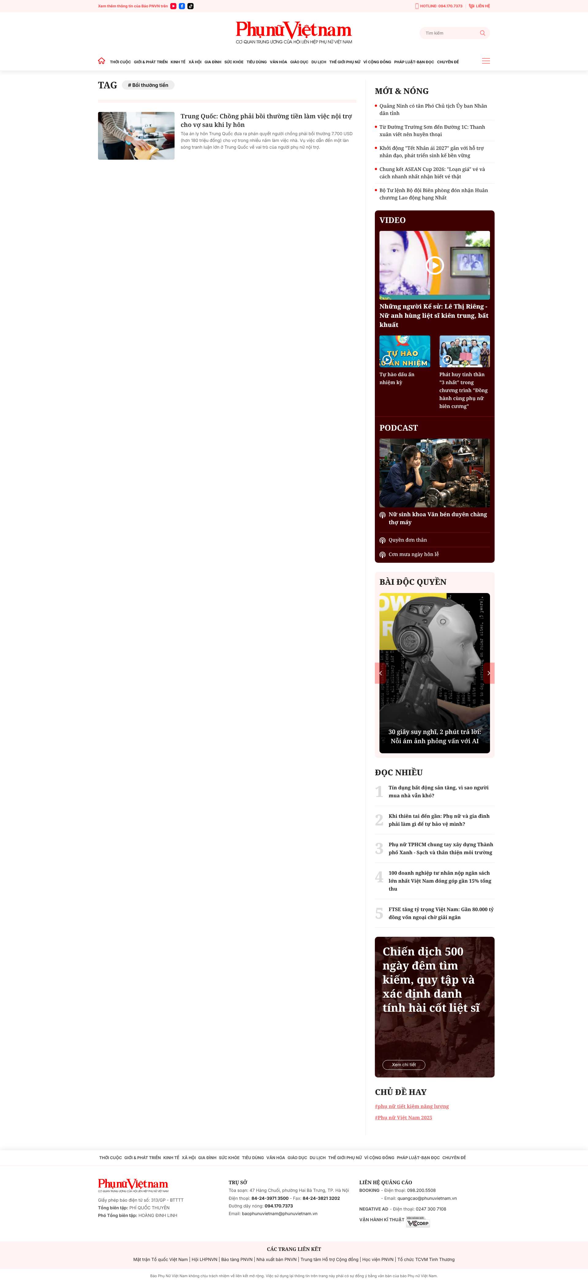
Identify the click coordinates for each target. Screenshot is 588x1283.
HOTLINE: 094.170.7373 (441, 6)
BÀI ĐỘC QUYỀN (413, 582)
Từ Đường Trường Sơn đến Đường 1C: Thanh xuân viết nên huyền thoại (432, 131)
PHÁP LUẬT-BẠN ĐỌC (414, 62)
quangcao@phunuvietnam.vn (427, 1198)
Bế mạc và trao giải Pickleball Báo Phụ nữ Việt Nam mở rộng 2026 (435, 731)
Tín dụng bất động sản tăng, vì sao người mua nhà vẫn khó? (438, 791)
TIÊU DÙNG (257, 62)
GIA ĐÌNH (213, 62)
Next (489, 673)
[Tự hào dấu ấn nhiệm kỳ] (404, 351)
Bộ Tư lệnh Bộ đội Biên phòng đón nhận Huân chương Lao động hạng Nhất (433, 194)
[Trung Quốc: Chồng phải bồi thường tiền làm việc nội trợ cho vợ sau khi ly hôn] (136, 136)
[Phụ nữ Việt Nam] (294, 32)
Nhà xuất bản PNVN (276, 1259)
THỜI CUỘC (120, 62)
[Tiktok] (190, 6)
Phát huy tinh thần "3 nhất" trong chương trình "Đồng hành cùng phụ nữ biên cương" (463, 390)
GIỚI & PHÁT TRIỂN (151, 62)
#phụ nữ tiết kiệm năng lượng (412, 1106)
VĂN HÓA (278, 62)
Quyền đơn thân (408, 539)
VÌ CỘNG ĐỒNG (377, 62)
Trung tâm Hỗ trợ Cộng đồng (329, 1259)
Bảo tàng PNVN (236, 1259)
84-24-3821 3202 (321, 1198)
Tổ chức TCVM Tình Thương (426, 1259)
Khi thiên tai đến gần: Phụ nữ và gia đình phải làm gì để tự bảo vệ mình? (439, 820)
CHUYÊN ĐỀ (448, 62)
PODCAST (398, 427)
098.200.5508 (421, 1190)
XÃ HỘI (195, 62)
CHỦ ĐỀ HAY (401, 1092)
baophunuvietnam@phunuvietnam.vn (280, 1213)
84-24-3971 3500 (269, 1198)
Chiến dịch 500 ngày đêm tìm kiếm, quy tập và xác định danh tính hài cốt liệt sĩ (431, 979)
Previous (380, 673)
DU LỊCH (318, 62)
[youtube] (173, 6)
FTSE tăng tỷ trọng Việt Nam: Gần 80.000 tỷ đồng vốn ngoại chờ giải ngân (441, 913)
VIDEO (392, 220)
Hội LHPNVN (204, 1259)
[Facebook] (182, 6)
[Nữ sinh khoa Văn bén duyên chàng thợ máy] (434, 473)
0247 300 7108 (431, 1209)
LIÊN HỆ (483, 6)
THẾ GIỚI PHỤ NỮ (344, 62)
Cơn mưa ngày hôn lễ (414, 554)
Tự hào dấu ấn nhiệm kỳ (396, 378)
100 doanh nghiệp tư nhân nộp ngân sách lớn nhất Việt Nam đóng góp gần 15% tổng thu (440, 881)
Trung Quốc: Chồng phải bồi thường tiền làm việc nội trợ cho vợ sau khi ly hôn (266, 120)
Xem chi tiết (404, 1064)
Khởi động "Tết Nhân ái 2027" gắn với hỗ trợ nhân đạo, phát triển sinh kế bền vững (431, 152)
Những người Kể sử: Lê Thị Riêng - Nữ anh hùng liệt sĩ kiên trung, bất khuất (433, 315)
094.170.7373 (279, 1206)
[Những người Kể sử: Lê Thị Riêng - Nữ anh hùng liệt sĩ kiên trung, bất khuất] (434, 265)
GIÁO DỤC (299, 62)
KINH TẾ (178, 62)
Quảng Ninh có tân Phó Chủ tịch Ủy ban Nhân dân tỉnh (433, 109)
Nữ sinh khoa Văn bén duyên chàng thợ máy (438, 518)
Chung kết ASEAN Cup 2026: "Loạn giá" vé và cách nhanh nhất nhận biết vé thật (432, 173)
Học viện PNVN (378, 1259)
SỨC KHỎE (233, 62)
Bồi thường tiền (150, 85)
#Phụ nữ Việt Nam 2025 (403, 1117)
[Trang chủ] (103, 61)
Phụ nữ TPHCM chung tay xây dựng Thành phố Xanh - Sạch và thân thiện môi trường (441, 848)
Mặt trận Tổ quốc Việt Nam (160, 1259)
